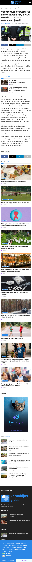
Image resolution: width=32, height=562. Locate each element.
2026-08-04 (4, 340)
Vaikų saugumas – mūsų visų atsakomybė (12, 338)
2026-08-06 (4, 296)
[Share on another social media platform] (27, 45)
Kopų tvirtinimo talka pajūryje (16, 514)
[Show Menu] (2, 2)
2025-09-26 (11, 516)
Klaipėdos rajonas (7, 199)
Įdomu (4, 178)
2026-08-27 (11, 443)
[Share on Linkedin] (20, 45)
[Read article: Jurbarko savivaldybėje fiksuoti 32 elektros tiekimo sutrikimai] (4, 468)
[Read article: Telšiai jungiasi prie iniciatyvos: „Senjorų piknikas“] (16, 172)
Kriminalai (7, 7)
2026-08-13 (4, 183)
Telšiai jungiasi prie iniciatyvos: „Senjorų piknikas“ (14, 181)
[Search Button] (30, 2)
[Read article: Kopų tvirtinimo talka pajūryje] (4, 516)
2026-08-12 (4, 204)
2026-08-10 (4, 250)
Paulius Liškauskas (5, 23)
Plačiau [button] (10, 551)
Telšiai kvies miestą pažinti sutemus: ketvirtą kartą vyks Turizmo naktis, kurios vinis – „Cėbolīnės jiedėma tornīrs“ (19, 89)
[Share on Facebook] (4, 45)
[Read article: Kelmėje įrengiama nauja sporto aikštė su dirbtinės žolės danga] (4, 448)
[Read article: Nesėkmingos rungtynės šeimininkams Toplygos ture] (16, 193)
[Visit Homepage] (16, 2)
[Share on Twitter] (12, 45)
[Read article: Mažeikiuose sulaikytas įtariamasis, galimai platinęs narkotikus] (16, 283)
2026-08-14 (12, 84)
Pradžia (2, 7)
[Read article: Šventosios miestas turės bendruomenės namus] (4, 441)
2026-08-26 (11, 457)
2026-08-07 (4, 273)
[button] (3, 553)
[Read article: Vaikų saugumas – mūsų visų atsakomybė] (16, 329)
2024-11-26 (14, 23)
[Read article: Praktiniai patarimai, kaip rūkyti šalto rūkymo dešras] (4, 522)
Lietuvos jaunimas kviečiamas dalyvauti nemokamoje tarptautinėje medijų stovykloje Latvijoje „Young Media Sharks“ (15, 361)
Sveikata (4, 220)
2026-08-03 (4, 364)
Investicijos (5, 266)
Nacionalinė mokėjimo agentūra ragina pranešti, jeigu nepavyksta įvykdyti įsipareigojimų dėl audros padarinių (18, 475)
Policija (7, 151)
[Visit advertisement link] (16, 414)
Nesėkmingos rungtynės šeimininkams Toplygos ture (15, 202)
